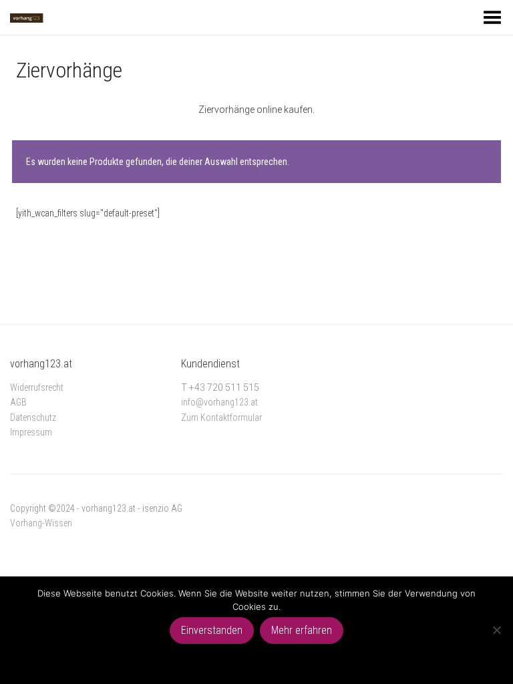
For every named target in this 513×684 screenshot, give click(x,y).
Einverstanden (211, 630)
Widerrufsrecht (36, 387)
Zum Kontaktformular (221, 417)
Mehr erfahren (301, 630)
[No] (496, 630)
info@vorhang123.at (219, 402)
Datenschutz (33, 417)
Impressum (31, 432)
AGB (18, 402)
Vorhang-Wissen (41, 523)
